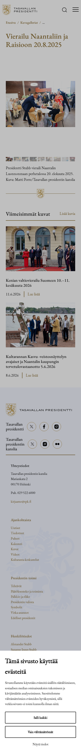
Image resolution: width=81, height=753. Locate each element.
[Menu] (75, 9)
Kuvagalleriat (29, 22)
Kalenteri (16, 544)
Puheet (15, 538)
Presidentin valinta (22, 602)
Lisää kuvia (67, 213)
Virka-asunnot (20, 612)
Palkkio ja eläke (20, 596)
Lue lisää (34, 294)
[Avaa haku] (64, 10)
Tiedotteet (17, 533)
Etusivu (11, 22)
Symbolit (16, 607)
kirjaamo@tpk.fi (21, 501)
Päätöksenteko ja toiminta (27, 591)
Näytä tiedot (40, 744)
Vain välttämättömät (40, 732)
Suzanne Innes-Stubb (24, 649)
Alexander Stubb (21, 644)
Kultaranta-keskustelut (25, 559)
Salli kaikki (40, 717)
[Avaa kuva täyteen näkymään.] (40, 104)
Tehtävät (16, 586)
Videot (15, 554)
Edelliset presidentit (23, 618)
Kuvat (14, 549)
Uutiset (15, 528)
